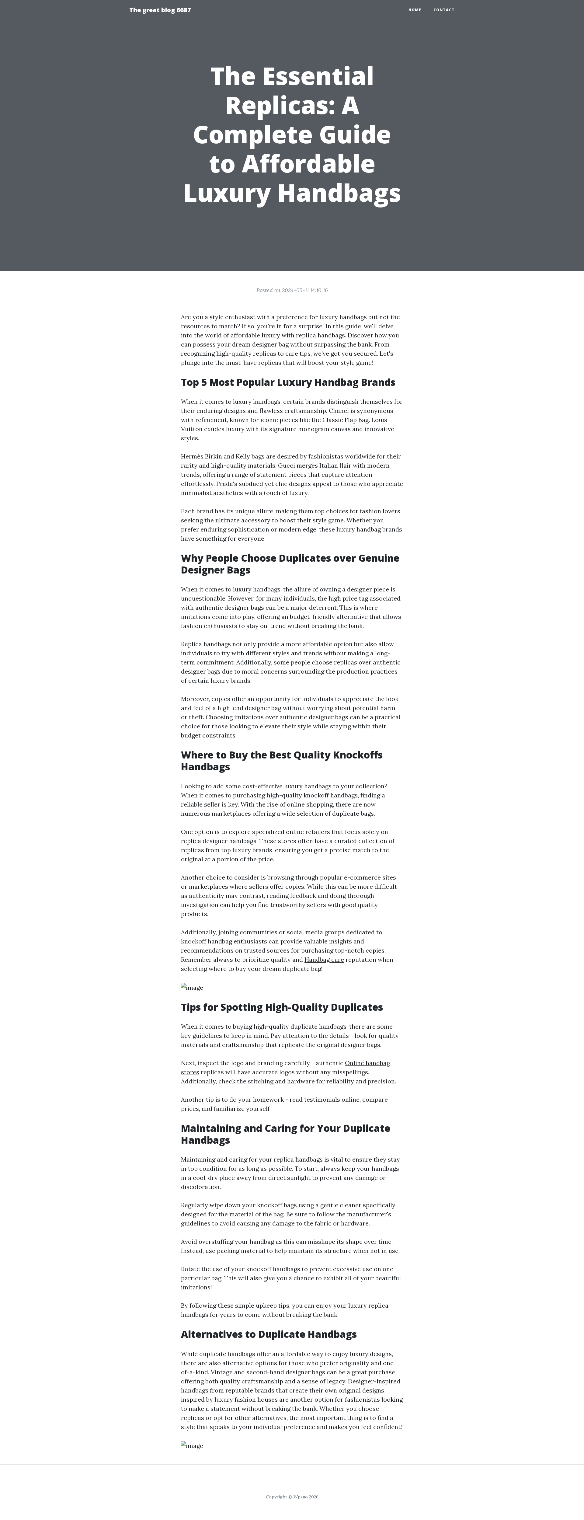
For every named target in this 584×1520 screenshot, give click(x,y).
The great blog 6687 (160, 10)
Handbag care (324, 959)
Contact (444, 9)
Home (414, 9)
